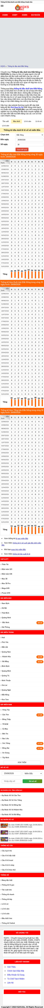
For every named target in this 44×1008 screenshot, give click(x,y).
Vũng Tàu (6, 710)
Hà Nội (4, 608)
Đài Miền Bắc (6, 598)
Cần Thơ (5, 715)
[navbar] (2, 5)
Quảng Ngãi (6, 690)
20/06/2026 (5, 197)
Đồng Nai (5, 748)
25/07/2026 (5, 180)
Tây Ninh (5, 758)
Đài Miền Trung (7, 632)
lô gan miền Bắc (22, 538)
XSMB (5, 15)
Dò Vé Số (4, 767)
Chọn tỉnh (5, 135)
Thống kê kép (7, 899)
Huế (3, 637)
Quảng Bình (6, 671)
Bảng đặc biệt (7, 880)
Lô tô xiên (5, 126)
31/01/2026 (5, 266)
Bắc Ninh (5, 622)
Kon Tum (5, 699)
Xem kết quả (22, 149)
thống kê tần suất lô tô (21, 554)
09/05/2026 (5, 218)
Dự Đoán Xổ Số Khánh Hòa (12, 810)
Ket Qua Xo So (17, 107)
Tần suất (5, 121)
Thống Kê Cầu (7, 845)
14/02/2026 (5, 259)
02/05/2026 (5, 221)
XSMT (14, 15)
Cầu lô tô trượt (7, 860)
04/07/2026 (5, 190)
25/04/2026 (5, 225)
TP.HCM (5, 724)
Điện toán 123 (7, 569)
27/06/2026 (5, 194)
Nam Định (5, 603)
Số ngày (4, 144)
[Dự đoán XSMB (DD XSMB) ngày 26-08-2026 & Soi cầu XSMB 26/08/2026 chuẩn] (5, 826)
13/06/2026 (5, 200)
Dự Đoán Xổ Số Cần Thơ (11, 795)
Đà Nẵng (5, 661)
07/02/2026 (5, 263)
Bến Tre (5, 734)
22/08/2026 (5, 166)
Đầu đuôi (16, 121)
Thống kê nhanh (8, 894)
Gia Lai (4, 685)
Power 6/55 (6, 593)
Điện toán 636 (7, 574)
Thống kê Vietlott (8, 923)
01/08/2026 (5, 176)
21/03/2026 (5, 242)
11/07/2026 (5, 187)
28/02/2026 (5, 252)
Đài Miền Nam (6, 705)
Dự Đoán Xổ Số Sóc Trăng (12, 800)
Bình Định (5, 666)
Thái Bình (5, 613)
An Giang (5, 753)
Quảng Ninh (6, 618)
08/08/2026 (5, 173)
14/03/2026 (5, 246)
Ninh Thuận (6, 680)
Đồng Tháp (6, 719)
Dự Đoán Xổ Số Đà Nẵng (11, 814)
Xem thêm (22, 762)
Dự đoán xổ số (7, 820)
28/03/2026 (5, 239)
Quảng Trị (5, 676)
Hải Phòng (6, 627)
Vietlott (4, 559)
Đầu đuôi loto (7, 918)
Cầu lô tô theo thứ (9, 870)
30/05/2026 (5, 207)
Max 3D (4, 579)
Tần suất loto (7, 890)
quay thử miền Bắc (18, 549)
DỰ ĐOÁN (35, 15)
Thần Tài (5, 564)
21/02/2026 (5, 256)
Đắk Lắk (5, 647)
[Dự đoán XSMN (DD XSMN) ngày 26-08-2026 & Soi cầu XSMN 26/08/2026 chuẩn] (5, 839)
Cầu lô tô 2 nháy (8, 865)
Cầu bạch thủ (7, 851)
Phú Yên (5, 642)
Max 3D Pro (6, 583)
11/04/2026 (5, 232)
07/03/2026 (5, 249)
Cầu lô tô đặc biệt (8, 856)
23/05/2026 (5, 211)
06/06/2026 (5, 204)
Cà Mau (5, 729)
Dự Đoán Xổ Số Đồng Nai (11, 805)
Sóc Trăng (6, 743)
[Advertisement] (22, 41)
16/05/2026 (5, 214)
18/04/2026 (5, 228)
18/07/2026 (5, 183)
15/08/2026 (5, 169)
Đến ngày (5, 139)
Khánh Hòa (6, 657)
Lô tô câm (27, 121)
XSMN (24, 15)
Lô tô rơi (39, 121)
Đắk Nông (5, 695)
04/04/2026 (5, 235)
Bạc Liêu (5, 738)
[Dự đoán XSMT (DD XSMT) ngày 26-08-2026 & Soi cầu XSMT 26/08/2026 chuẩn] (5, 832)
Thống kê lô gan (8, 885)
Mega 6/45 (5, 588)
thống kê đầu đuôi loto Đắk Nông (28, 88)
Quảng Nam (6, 652)
